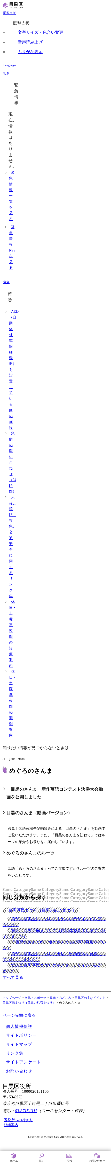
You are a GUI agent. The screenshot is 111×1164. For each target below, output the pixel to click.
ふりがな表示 (30, 52)
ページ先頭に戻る (19, 1015)
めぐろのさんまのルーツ (30, 853)
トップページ (12, 998)
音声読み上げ (30, 42)
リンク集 (14, 1053)
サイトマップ (19, 1044)
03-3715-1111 (26, 1111)
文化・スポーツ (35, 998)
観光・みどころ (60, 998)
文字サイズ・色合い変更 (40, 32)
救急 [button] (6, 282)
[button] (56, 13)
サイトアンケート (23, 1062)
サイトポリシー (21, 1035)
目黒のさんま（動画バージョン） (39, 812)
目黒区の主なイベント (90, 998)
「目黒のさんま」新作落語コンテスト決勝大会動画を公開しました (54, 793)
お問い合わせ (19, 1071)
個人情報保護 (19, 1026)
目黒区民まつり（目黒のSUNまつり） (29, 1003)
